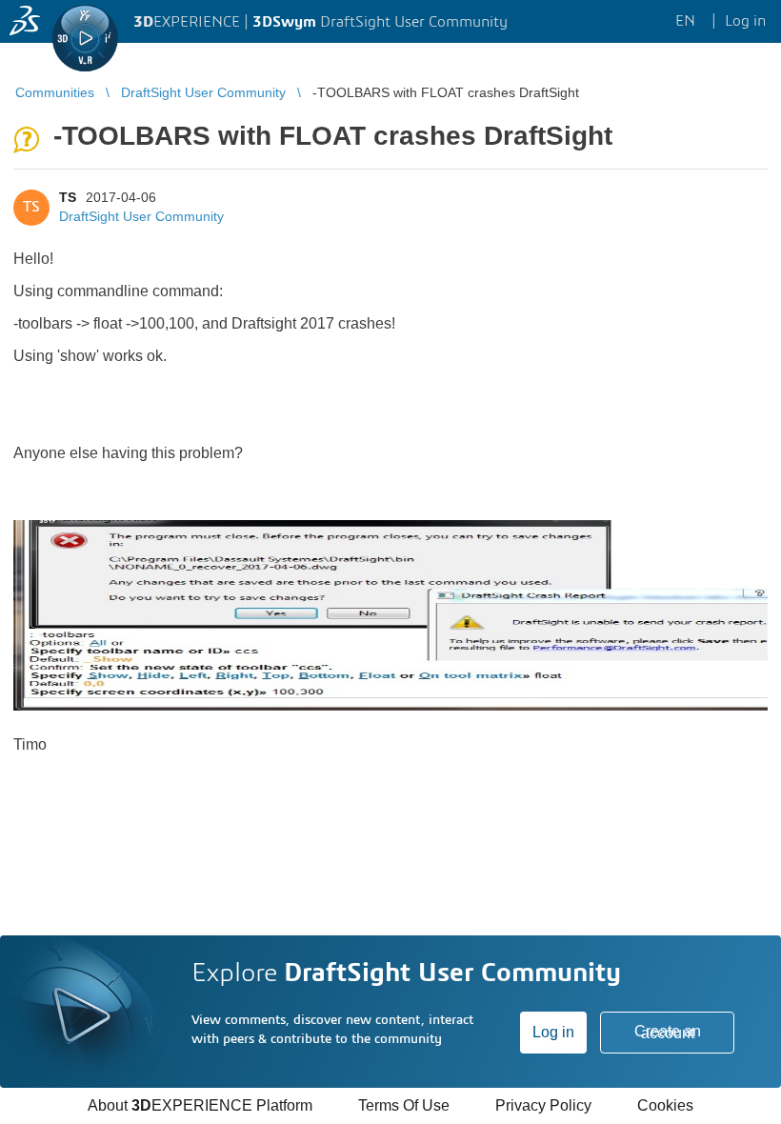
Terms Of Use (404, 1105)
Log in (553, 1032)
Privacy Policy (543, 1105)
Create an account (667, 1032)
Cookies (665, 1105)
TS (67, 197)
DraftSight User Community (141, 216)
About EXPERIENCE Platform (200, 1105)
